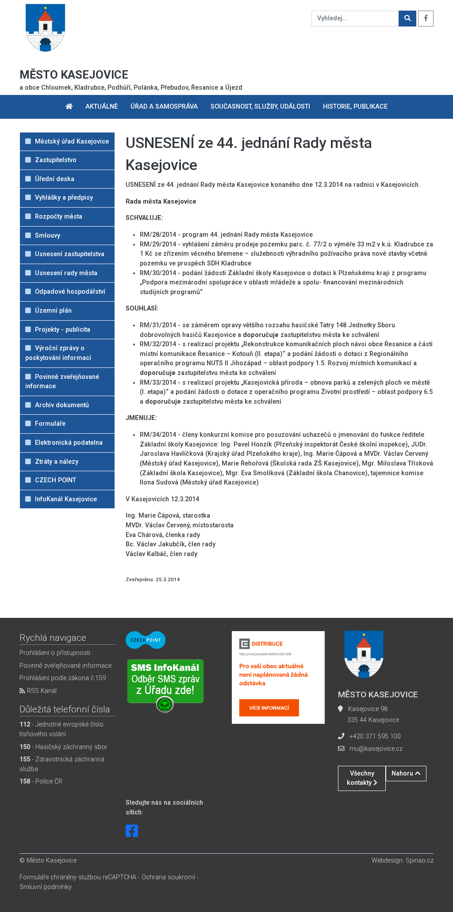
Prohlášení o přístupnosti (54, 653)
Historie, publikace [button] (355, 106)
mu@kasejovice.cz (376, 749)
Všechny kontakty (360, 778)
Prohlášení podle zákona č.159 (62, 678)
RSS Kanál (41, 691)
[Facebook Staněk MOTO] (132, 831)
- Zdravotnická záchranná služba (61, 764)
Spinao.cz (420, 860)
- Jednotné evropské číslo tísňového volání (61, 729)
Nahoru (403, 773)
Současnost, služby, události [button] (260, 106)
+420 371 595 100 (375, 736)
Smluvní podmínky (45, 887)
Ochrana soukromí (168, 877)
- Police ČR (40, 781)
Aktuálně (101, 106)
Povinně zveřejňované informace (65, 666)
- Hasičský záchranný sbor (63, 747)
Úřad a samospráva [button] (164, 106)
